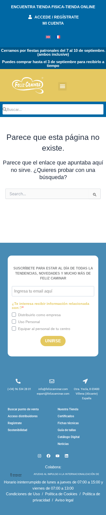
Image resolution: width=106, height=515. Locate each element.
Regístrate (15, 423)
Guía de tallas (67, 430)
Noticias (63, 444)
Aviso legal (64, 500)
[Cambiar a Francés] (58, 37)
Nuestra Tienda (68, 409)
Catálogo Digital (69, 437)
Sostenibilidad (17, 430)
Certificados (66, 416)
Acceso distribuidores (23, 416)
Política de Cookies (61, 494)
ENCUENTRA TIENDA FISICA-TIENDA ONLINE (53, 7)
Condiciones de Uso (23, 494)
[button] (62, 86)
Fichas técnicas (68, 423)
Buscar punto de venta (23, 409)
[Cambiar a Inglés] (48, 37)
